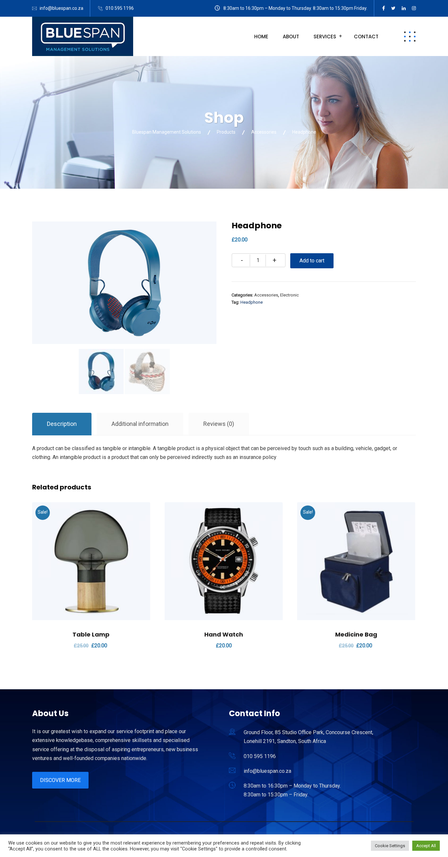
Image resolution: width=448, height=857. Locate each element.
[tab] (62, 424)
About (291, 36)
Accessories (266, 295)
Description (62, 423)
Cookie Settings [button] (390, 845)
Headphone (251, 302)
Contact (366, 36)
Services (325, 36)
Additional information (140, 423)
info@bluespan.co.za (61, 8)
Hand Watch (223, 634)
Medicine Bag (356, 634)
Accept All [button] (426, 845)
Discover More (60, 780)
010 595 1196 (120, 8)
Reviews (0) (218, 423)
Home (261, 36)
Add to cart (311, 260)
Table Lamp (91, 634)
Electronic (289, 295)
